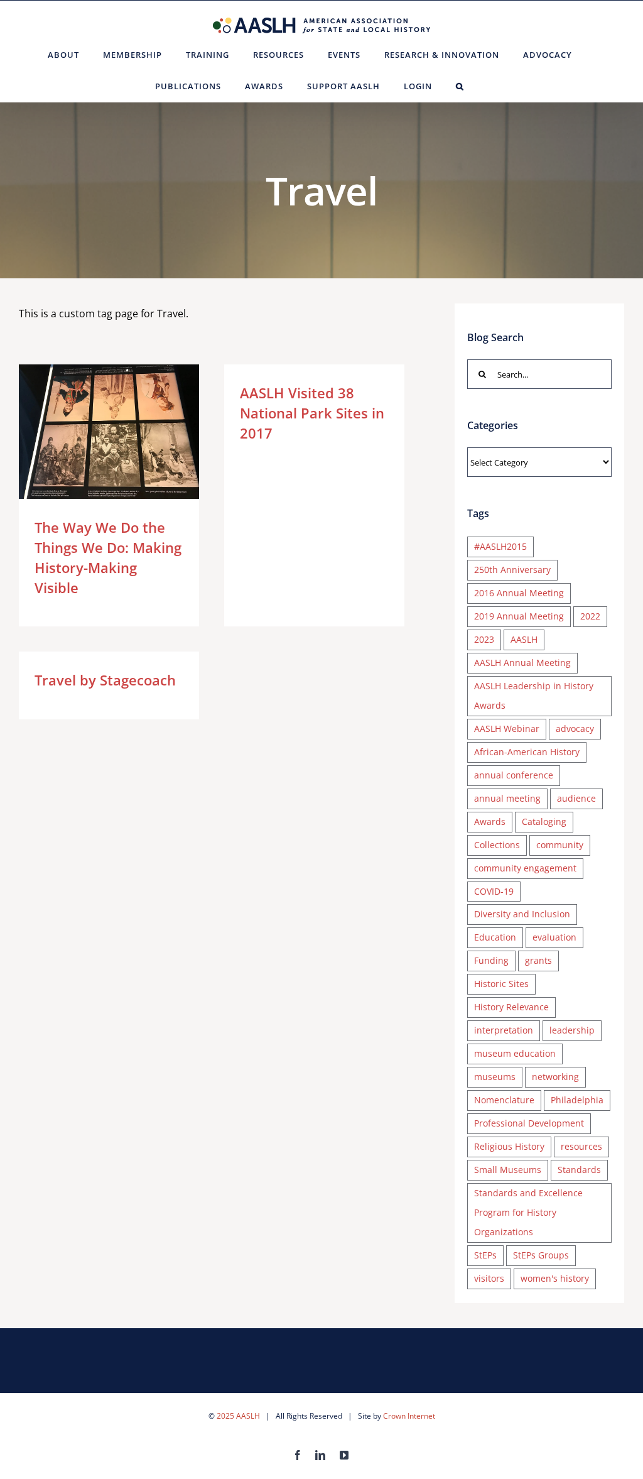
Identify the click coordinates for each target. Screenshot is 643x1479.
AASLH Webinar (506, 728)
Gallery (127, 432)
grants (538, 960)
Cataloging (544, 821)
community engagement (525, 868)
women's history (555, 1278)
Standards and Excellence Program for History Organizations (528, 1212)
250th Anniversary (512, 570)
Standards (579, 1170)
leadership (572, 1030)
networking (555, 1077)
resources (581, 1146)
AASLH (524, 639)
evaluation (554, 937)
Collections (497, 845)
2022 (590, 616)
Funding (491, 960)
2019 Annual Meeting (519, 616)
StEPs (485, 1255)
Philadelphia (577, 1100)
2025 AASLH (238, 1416)
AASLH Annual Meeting (522, 663)
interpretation (503, 1030)
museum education (515, 1053)
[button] (460, 86)
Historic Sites (501, 984)
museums (495, 1077)
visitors (489, 1278)
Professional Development (529, 1123)
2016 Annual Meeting (519, 593)
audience (576, 798)
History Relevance (511, 1007)
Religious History (509, 1146)
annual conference (513, 775)
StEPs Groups (541, 1255)
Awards (489, 821)
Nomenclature (504, 1100)
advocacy (575, 728)
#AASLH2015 (500, 546)
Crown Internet (409, 1416)
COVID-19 (494, 891)
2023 (484, 639)
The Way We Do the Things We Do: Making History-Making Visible (91, 432)
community (559, 845)
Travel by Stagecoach (105, 679)
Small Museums (507, 1170)
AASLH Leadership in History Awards (533, 695)
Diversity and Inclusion (522, 914)
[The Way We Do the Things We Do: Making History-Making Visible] (109, 431)
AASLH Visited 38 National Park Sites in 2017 (312, 412)
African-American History (527, 752)
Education (495, 937)
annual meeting (507, 798)
